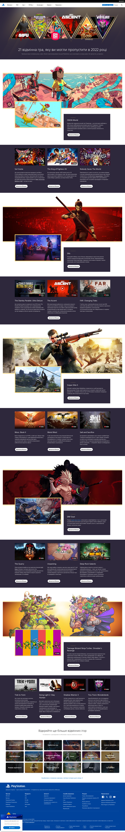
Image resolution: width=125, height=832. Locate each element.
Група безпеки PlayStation (69, 798)
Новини (49, 5)
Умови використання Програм (110, 826)
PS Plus (31, 5)
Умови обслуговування (87, 796)
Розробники (85, 806)
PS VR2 (26, 800)
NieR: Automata (40, 179)
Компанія (8, 804)
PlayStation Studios (10, 800)
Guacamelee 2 (99, 176)
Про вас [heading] (8, 793)
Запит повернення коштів (69, 806)
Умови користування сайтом (74, 826)
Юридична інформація (47, 826)
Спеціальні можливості (49, 798)
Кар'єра (8, 798)
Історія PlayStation (10, 806)
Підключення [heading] (105, 793)
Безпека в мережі (48, 800)
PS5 (17, 5)
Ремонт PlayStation (67, 802)
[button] (30, 156)
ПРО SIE (8, 796)
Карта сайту (84, 826)
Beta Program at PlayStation (108, 804)
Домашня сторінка (10, 789)
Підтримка (58, 5)
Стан (64, 800)
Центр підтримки (67, 796)
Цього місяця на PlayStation (23, 789)
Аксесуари (40, 5)
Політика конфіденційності (60, 826)
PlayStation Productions (11, 802)
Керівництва (66, 808)
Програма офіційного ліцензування (91, 808)
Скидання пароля (67, 804)
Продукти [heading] (27, 793)
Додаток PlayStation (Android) (108, 802)
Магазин (9, 5)
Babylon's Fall (18, 181)
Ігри (23, 5)
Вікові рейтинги (86, 801)
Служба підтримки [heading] (68, 793)
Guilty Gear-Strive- (76, 520)
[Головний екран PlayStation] (3, 5)
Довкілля (46, 796)
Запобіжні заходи (86, 803)
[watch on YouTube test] (41, 163)
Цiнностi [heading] (46, 793)
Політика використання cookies (95, 826)
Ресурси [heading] (84, 793)
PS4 (26, 798)
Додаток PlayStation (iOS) (107, 800)
